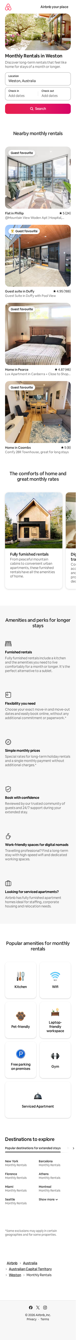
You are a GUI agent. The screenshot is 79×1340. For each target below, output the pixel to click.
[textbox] (21, 95)
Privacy (31, 1319)
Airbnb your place (54, 7)
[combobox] (37, 80)
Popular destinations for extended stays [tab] (33, 1148)
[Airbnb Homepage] (8, 7)
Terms (44, 1319)
